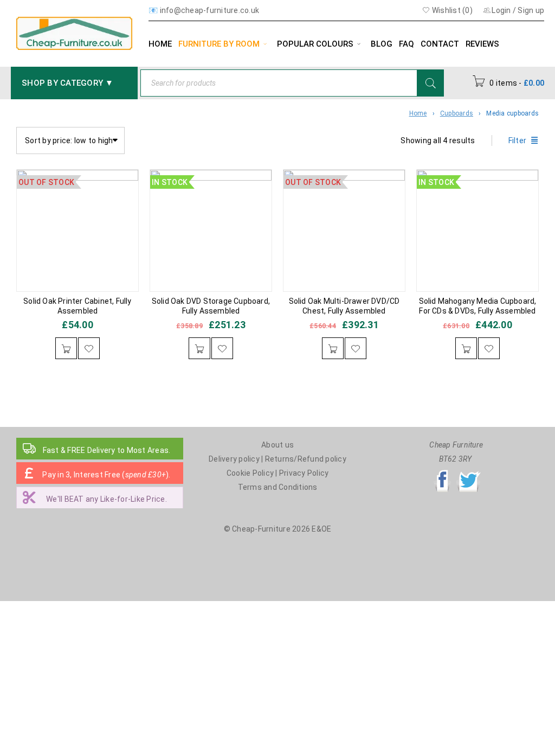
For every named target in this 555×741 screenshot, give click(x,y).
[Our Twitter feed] (468, 473)
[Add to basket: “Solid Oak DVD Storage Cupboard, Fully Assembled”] (199, 348)
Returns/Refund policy (305, 459)
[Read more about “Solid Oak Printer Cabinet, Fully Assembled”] (66, 348)
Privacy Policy (304, 473)
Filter (517, 140)
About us (277, 444)
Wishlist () (451, 10)
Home (418, 113)
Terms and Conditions (278, 487)
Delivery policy (234, 459)
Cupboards (456, 113)
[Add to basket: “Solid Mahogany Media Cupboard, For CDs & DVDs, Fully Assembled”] (466, 348)
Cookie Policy (250, 473)
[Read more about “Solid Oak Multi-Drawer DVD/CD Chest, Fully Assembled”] (333, 348)
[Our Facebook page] (442, 473)
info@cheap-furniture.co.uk (210, 10)
